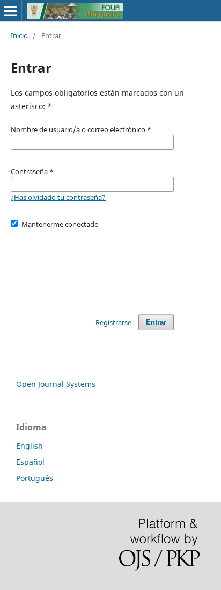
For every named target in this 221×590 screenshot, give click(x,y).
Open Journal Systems (55, 384)
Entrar (156, 322)
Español (30, 462)
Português (34, 478)
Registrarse (113, 322)
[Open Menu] (10, 10)
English (29, 446)
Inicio (19, 35)
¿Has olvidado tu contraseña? (58, 197)
